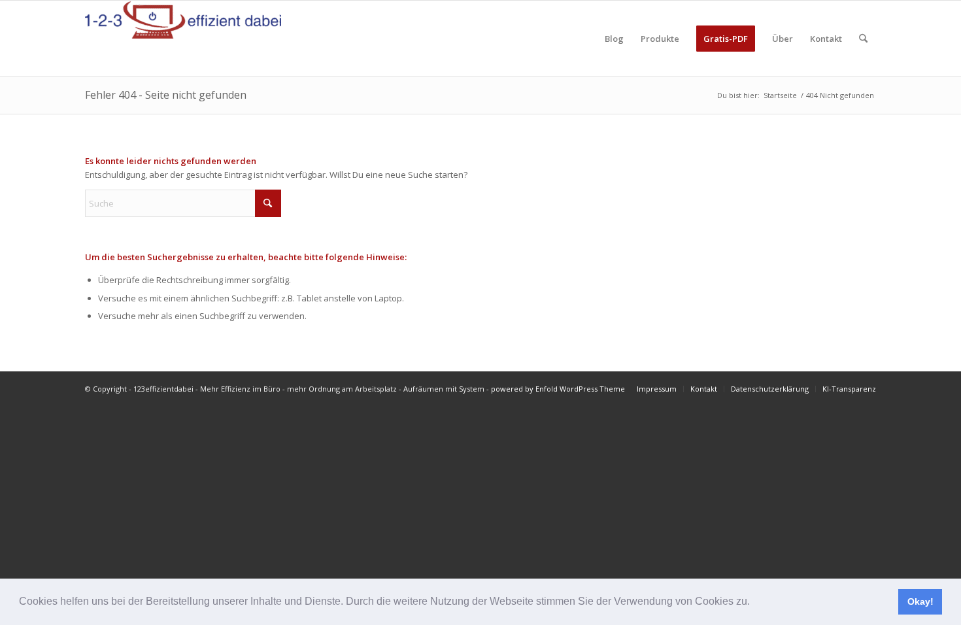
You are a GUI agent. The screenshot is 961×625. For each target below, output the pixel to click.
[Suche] (863, 38)
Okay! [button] (920, 601)
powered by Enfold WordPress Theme (558, 389)
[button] (754, 603)
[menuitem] (614, 38)
